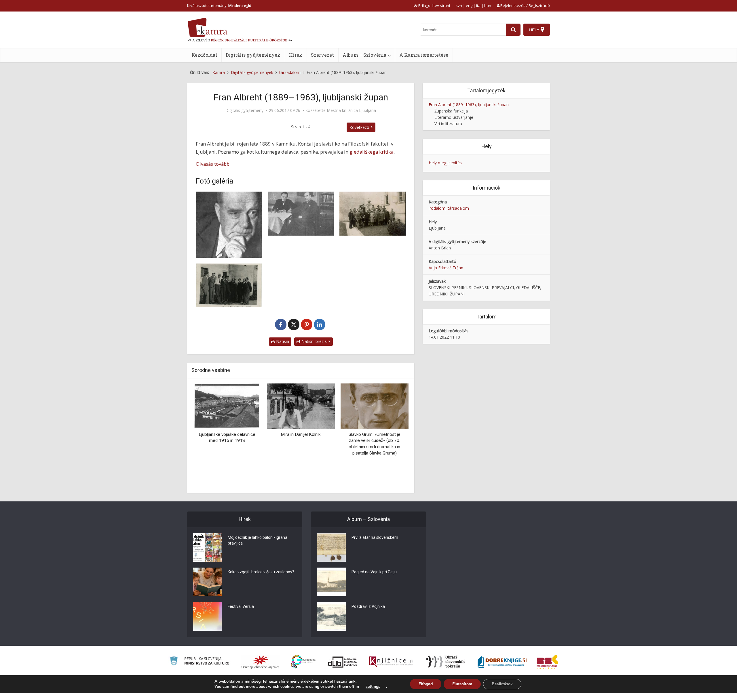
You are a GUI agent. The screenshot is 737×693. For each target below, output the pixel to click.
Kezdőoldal (204, 55)
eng (469, 5)
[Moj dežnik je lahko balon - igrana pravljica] (207, 547)
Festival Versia (241, 606)
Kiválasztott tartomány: (219, 5)
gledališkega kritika (371, 151)
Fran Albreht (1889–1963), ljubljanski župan (469, 104)
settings (373, 686)
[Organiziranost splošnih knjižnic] (260, 662)
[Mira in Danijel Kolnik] (301, 405)
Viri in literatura (448, 123)
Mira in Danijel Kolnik (300, 434)
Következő (359, 127)
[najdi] (513, 30)
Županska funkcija (451, 111)
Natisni (282, 341)
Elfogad (426, 684)
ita (478, 5)
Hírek (295, 55)
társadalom (458, 208)
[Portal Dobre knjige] (502, 662)
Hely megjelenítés (445, 162)
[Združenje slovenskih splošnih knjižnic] (391, 662)
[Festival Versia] (207, 616)
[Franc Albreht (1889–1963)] (229, 225)
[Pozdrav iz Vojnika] (331, 616)
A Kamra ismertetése (423, 55)
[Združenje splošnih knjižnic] (547, 662)
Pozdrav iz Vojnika (368, 606)
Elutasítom (462, 684)
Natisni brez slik (315, 341)
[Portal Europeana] (303, 661)
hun (487, 5)
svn (459, 5)
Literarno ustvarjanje (453, 117)
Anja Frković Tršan (446, 267)
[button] (394, 436)
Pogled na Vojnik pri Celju (374, 572)
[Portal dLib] (342, 662)
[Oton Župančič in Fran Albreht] (301, 214)
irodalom (437, 208)
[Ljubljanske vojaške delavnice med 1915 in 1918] (227, 405)
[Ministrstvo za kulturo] (199, 662)
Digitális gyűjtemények (253, 55)
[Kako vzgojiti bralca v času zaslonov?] (207, 582)
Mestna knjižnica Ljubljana (351, 110)
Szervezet (322, 55)
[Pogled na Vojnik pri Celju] (331, 582)
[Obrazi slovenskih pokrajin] (445, 662)
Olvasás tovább (212, 164)
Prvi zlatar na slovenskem (375, 537)
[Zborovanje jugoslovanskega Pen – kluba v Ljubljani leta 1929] (372, 214)
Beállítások (502, 684)
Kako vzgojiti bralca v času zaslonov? (261, 572)
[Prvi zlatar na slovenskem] (331, 547)
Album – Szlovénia (364, 55)
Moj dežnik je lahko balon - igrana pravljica (257, 540)
